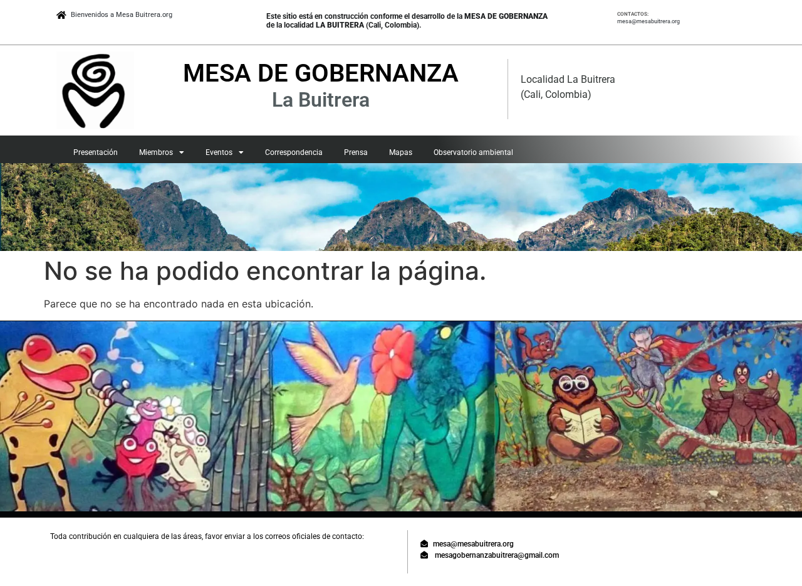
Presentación (95, 152)
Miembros (156, 152)
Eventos (219, 152)
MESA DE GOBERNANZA (321, 73)
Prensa (356, 152)
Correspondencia (294, 152)
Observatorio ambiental (473, 152)
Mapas (400, 152)
